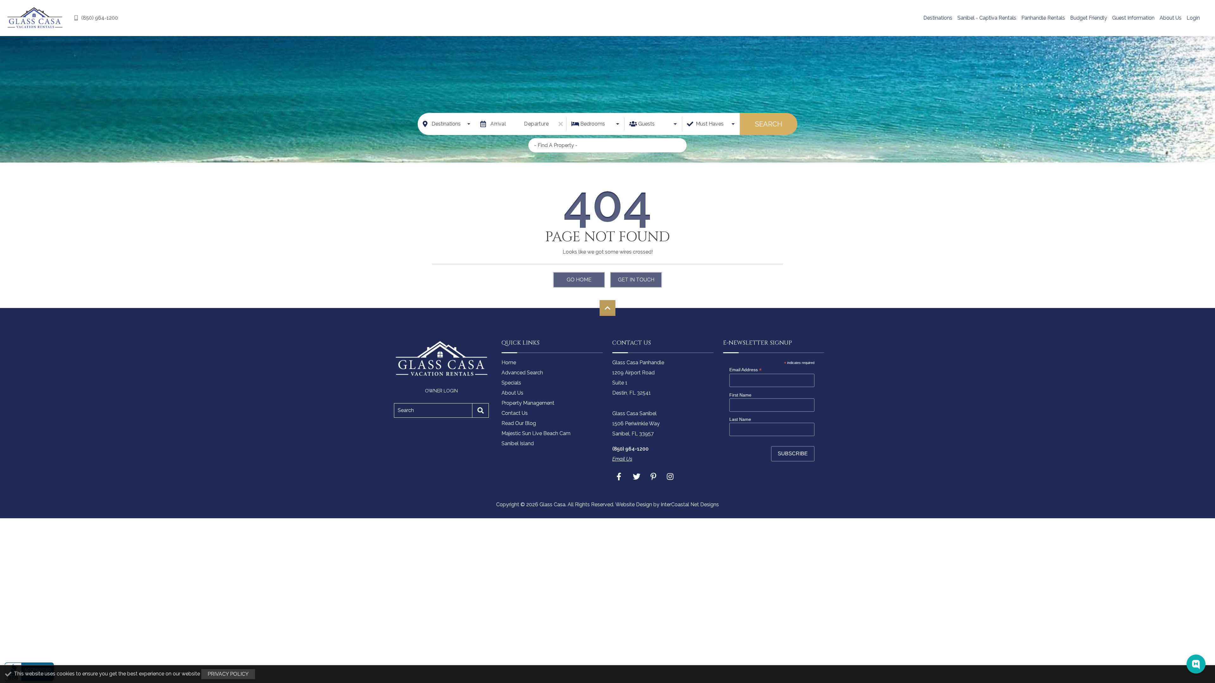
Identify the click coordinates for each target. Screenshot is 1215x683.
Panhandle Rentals (1043, 18)
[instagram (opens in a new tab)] (670, 476)
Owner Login (441, 390)
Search (768, 124)
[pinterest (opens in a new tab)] (653, 476)
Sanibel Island (518, 443)
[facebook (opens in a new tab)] (619, 476)
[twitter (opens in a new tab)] (636, 476)
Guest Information (1133, 18)
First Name (740, 394)
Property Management (528, 403)
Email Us (622, 459)
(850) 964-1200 (630, 449)
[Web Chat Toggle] (1196, 664)
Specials (511, 383)
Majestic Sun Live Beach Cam (536, 433)
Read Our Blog (519, 423)
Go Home (579, 280)
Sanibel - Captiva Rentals (986, 18)
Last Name (740, 419)
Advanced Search (522, 373)
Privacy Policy (228, 674)
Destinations (937, 18)
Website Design (633, 504)
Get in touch (636, 280)
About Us (1170, 18)
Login (1193, 18)
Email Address (745, 370)
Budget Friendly (1088, 18)
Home (509, 363)
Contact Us (515, 413)
